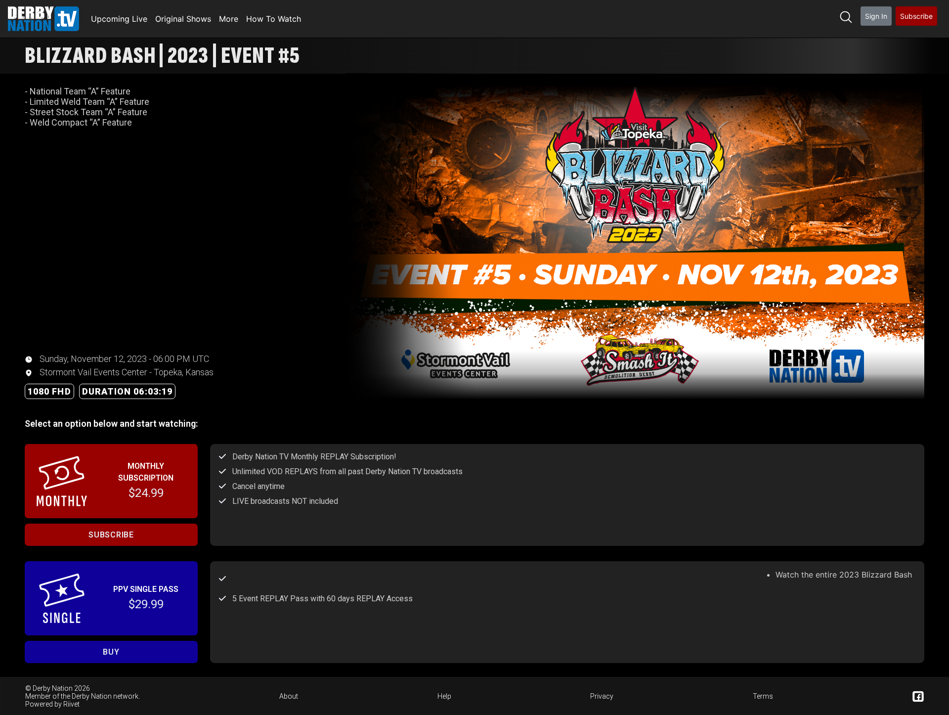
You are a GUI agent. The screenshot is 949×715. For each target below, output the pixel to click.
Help (444, 696)
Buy (111, 652)
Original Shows (183, 19)
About (288, 696)
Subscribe (916, 16)
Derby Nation (92, 696)
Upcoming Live (119, 19)
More (228, 19)
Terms (763, 696)
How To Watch (273, 19)
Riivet (71, 704)
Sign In (876, 16)
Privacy (601, 696)
